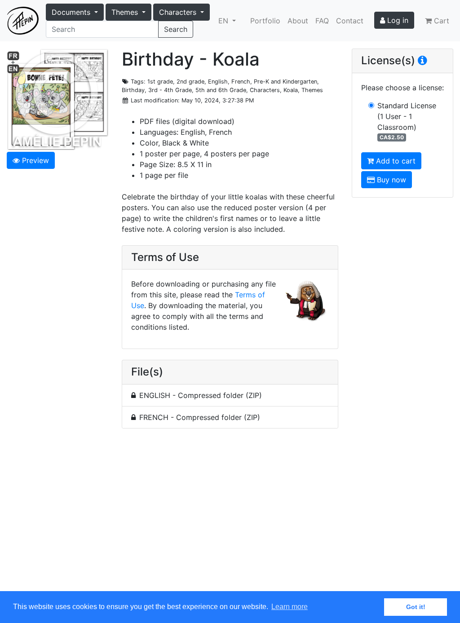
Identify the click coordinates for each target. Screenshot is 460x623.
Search (175, 29)
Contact (349, 20)
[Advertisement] (230, 515)
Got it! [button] (415, 606)
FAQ (322, 20)
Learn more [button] (289, 606)
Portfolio (265, 20)
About (298, 20)
